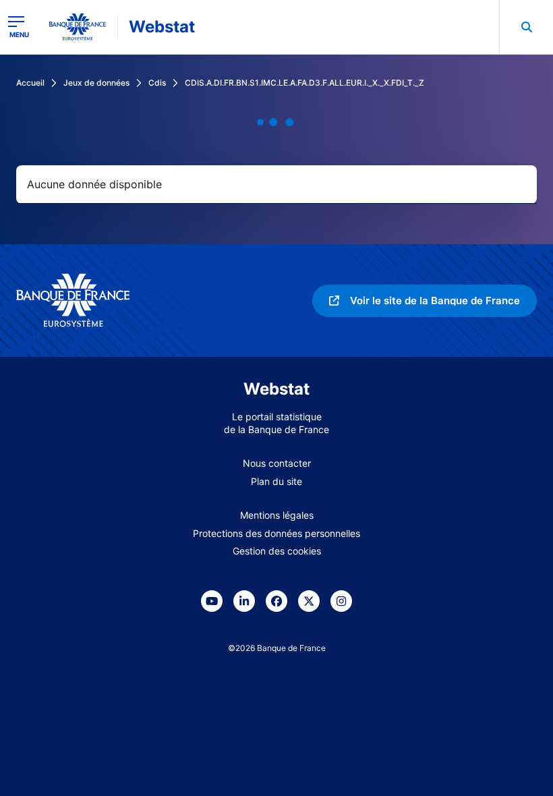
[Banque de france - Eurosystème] (77, 27)
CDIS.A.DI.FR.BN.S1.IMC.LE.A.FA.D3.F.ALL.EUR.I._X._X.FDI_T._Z (304, 83)
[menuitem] (526, 27)
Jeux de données (96, 83)
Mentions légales (277, 515)
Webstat (162, 26)
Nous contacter (277, 463)
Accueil (30, 83)
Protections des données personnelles (276, 533)
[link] (424, 301)
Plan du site (276, 481)
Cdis (157, 83)
